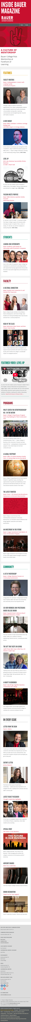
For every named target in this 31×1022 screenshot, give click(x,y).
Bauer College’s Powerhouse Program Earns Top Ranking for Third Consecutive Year (15, 416)
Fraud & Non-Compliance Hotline (17, 1011)
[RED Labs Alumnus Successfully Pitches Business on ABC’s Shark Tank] (15, 182)
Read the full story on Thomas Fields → (15, 394)
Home (22, 25)
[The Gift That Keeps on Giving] (15, 668)
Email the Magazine (5, 942)
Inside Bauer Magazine (13, 8)
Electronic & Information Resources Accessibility (10, 1017)
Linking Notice (3, 1013)
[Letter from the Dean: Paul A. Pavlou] (15, 746)
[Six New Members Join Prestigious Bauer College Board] (15, 632)
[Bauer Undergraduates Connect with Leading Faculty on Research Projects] (15, 103)
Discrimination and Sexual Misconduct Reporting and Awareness (13, 1018)
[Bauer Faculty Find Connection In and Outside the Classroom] (15, 309)
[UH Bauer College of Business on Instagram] (7, 986)
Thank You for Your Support (11, 894)
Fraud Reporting (7, 1011)
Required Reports (13, 1015)
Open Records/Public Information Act (20, 1013)
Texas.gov (16, 1010)
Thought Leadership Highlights (12, 799)
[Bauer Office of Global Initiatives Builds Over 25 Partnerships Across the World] (15, 476)
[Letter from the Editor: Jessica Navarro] (15, 782)
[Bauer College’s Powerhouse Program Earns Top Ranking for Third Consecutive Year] (15, 436)
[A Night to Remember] (15, 704)
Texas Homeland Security (24, 1010)
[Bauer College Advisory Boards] (15, 849)
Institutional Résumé (5, 1015)
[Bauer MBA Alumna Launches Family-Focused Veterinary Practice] (15, 218)
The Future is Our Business (11, 831)
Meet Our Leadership (9, 865)
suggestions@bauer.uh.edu (14, 1003)
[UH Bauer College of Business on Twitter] (2, 989)
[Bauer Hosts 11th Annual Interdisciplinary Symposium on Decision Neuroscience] (15, 513)
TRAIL (2, 1011)
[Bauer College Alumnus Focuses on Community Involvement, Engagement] (15, 595)
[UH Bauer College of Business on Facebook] (2, 986)
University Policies (4, 1020)
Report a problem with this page (7, 1010)
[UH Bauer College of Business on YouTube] (4, 989)
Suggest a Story (4, 941)
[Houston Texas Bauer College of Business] (7, 22)
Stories (26, 25)
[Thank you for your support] (15, 912)
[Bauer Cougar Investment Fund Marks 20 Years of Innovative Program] (15, 551)
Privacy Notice (10, 1013)
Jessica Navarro (7, 765)
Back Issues (3, 939)
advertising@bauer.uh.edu (6, 994)
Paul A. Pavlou (7, 729)
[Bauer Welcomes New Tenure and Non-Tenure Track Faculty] (15, 345)
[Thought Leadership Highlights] (15, 817)
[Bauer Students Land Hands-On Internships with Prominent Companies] (15, 262)
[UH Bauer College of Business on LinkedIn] (4, 986)
